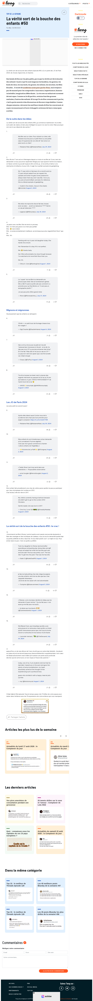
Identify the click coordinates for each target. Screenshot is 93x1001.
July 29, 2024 (46, 147)
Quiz (80, 97)
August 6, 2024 (46, 329)
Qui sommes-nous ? (16, 987)
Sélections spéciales (80, 75)
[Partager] (64, 12)
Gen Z (80, 94)
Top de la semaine (13, 14)
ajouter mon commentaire (53, 971)
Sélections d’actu (80, 71)
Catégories (73, 3)
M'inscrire (80, 44)
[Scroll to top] (89, 997)
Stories (80, 86)
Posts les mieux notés (80, 63)
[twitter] (67, 988)
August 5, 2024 (44, 584)
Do (10, 28)
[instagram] (73, 988)
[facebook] (61, 988)
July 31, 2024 (41, 296)
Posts (85, 3)
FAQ (28, 983)
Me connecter (81, 48)
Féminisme (80, 90)
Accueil (12, 983)
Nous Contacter (15, 994)
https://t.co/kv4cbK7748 (39, 420)
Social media (32, 987)
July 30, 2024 (41, 212)
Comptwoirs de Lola (80, 82)
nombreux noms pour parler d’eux (36, 88)
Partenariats (14, 990)
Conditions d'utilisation (65, 998)
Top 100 (30, 990)
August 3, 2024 (31, 188)
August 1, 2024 (45, 264)
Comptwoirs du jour (80, 67)
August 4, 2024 (23, 388)
